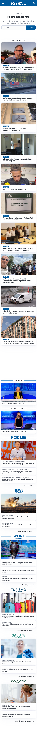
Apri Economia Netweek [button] (23, 721)
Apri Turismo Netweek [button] (24, 630)
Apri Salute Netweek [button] (25, 676)
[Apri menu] (3, 3)
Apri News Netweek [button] (25, 531)
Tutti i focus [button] (28, 485)
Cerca (31, 28)
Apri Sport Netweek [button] (25, 585)
